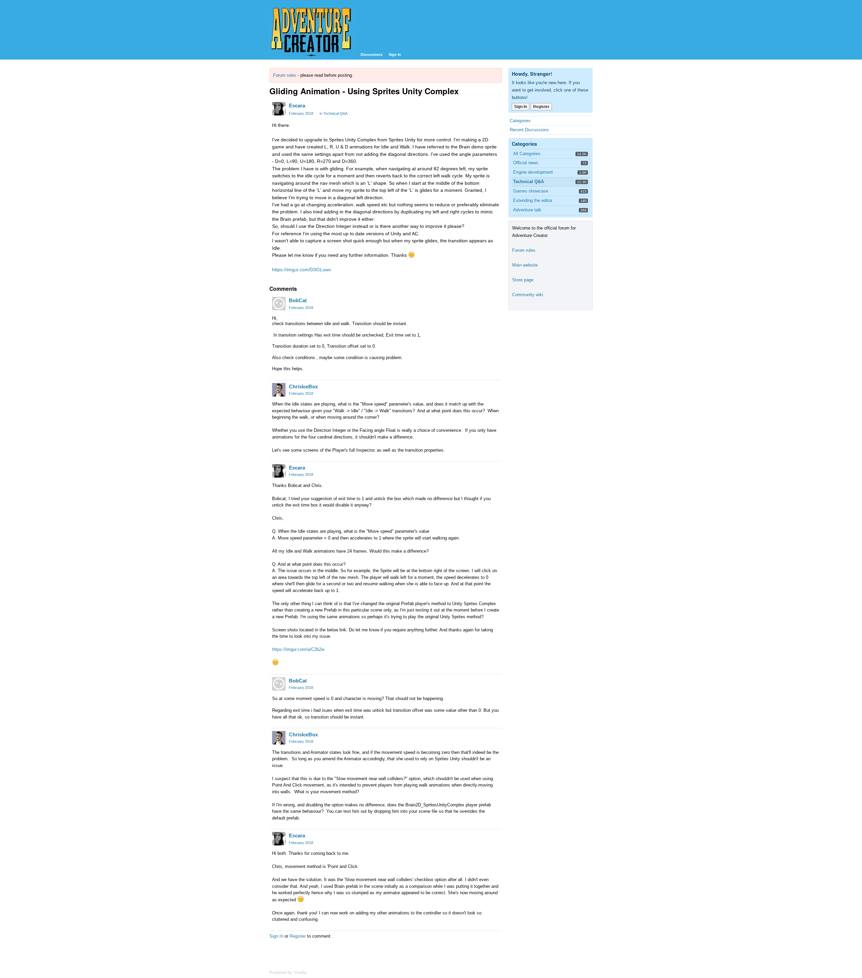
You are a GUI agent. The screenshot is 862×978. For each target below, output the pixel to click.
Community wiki (527, 294)
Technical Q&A (335, 113)
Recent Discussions (529, 129)
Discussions (372, 55)
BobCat (298, 300)
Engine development (533, 172)
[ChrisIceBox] (279, 389)
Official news (525, 162)
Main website (525, 265)
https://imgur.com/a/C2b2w (298, 649)
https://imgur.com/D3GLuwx (301, 269)
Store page (522, 279)
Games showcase (530, 191)
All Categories (526, 153)
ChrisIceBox (303, 386)
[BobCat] (279, 303)
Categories (520, 120)
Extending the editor (532, 200)
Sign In (395, 55)
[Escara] (279, 108)
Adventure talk (527, 209)
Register (298, 936)
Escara (297, 105)
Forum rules (284, 75)
